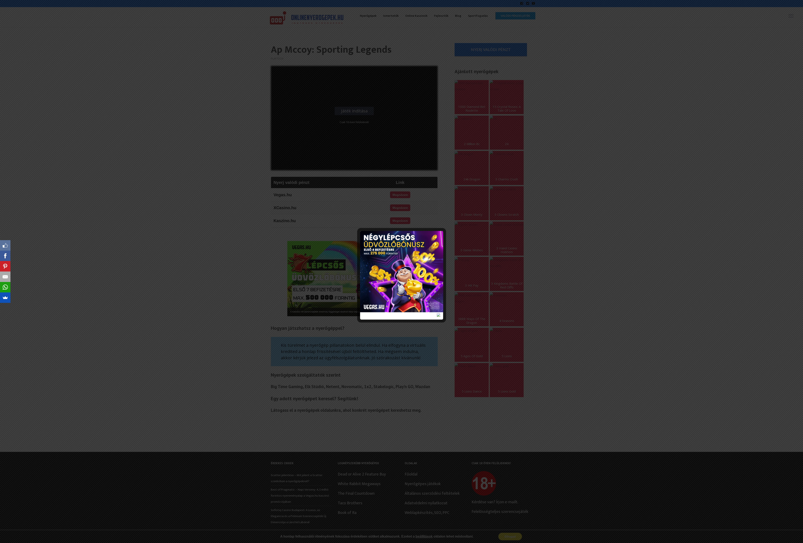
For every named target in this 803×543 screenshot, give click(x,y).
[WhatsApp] (5, 287)
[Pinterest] (5, 266)
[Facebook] (5, 256)
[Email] (5, 277)
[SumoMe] (5, 297)
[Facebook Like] (5, 245)
